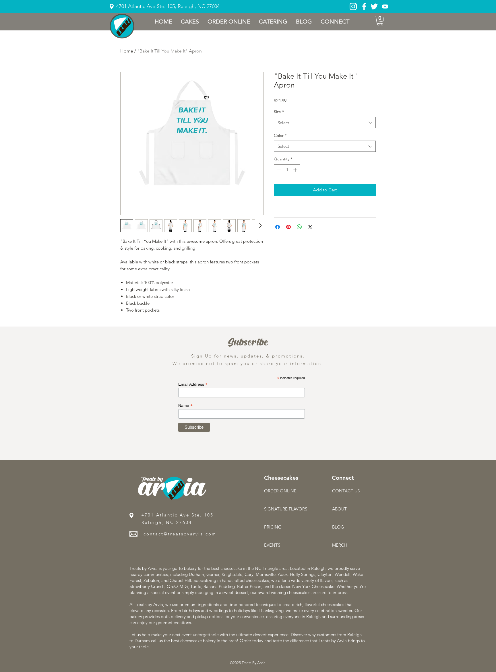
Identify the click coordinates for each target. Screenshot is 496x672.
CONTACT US (346, 491)
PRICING (273, 527)
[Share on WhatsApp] (299, 227)
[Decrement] (278, 170)
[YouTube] (385, 6)
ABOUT (339, 509)
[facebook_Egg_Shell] (364, 6)
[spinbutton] (287, 170)
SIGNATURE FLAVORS (284, 509)
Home (126, 51)
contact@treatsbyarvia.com (180, 534)
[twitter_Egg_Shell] (374, 6)
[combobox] (325, 122)
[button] (190, 21)
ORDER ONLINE (280, 491)
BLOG (338, 527)
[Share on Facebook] (277, 227)
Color (280, 135)
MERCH (339, 545)
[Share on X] (310, 227)
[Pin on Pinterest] (288, 227)
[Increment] (295, 170)
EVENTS (272, 545)
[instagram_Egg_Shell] (353, 6)
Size (279, 111)
